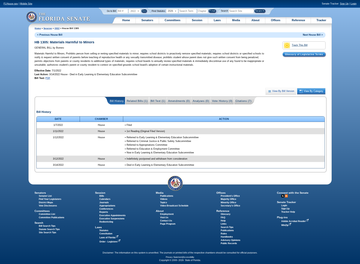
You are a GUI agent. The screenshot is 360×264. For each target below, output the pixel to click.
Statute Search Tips (49, 229)
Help (223, 221)
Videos (163, 199)
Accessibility (188, 257)
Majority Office (228, 199)
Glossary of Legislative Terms (304, 54)
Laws (217, 20)
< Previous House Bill (49, 34)
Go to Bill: (112, 11)
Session (197, 20)
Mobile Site (26, 3)
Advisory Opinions (230, 240)
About (255, 20)
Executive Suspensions (111, 219)
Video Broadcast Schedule (174, 206)
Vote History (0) (222, 100)
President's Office (230, 196)
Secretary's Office (230, 206)
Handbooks (227, 237)
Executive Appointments (112, 215)
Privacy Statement (174, 257)
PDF (47, 78)
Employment (167, 214)
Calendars (104, 199)
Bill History (117, 100)
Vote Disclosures (48, 206)
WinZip (285, 225)
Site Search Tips (47, 232)
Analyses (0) (201, 100)
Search (224, 11)
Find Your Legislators (50, 199)
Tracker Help (288, 212)
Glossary (225, 214)
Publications (166, 196)
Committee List (47, 214)
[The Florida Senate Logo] (58, 16)
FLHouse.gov (11, 3)
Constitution (105, 233)
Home (126, 20)
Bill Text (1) (158, 100)
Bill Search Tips (47, 226)
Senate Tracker (286, 202)
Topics (163, 202)
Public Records (229, 243)
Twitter (282, 195)
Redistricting (106, 222)
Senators (147, 20)
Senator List (45, 196)
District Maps (46, 202)
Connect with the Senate (292, 192)
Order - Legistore (108, 242)
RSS (286, 195)
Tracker (321, 20)
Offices (275, 20)
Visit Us (164, 217)
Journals (104, 202)
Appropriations (107, 206)
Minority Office (228, 202)
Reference (298, 20)
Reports (103, 212)
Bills (101, 196)
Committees (172, 20)
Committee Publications (51, 217)
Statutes (103, 230)
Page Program (168, 224)
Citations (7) (244, 100)
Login (353, 3)
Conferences (106, 209)
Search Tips (227, 227)
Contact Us (166, 221)
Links (223, 224)
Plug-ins (282, 217)
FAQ (223, 217)
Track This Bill (300, 45)
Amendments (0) (179, 100)
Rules (224, 233)
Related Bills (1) (137, 100)
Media (236, 20)
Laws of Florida (107, 237)
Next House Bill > (313, 34)
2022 (57, 28)
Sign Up (344, 3)
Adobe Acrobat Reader (293, 221)
